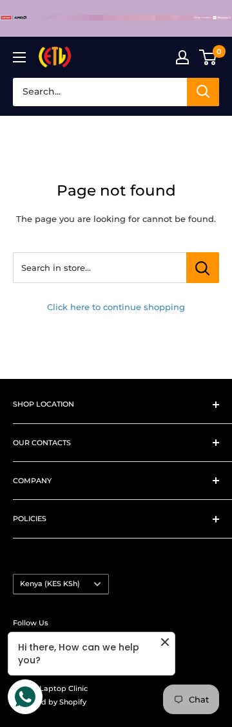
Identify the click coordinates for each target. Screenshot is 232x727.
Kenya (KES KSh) (50, 583)
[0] (208, 57)
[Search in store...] (202, 267)
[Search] (203, 92)
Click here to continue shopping (116, 307)
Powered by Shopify (49, 701)
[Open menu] (19, 57)
